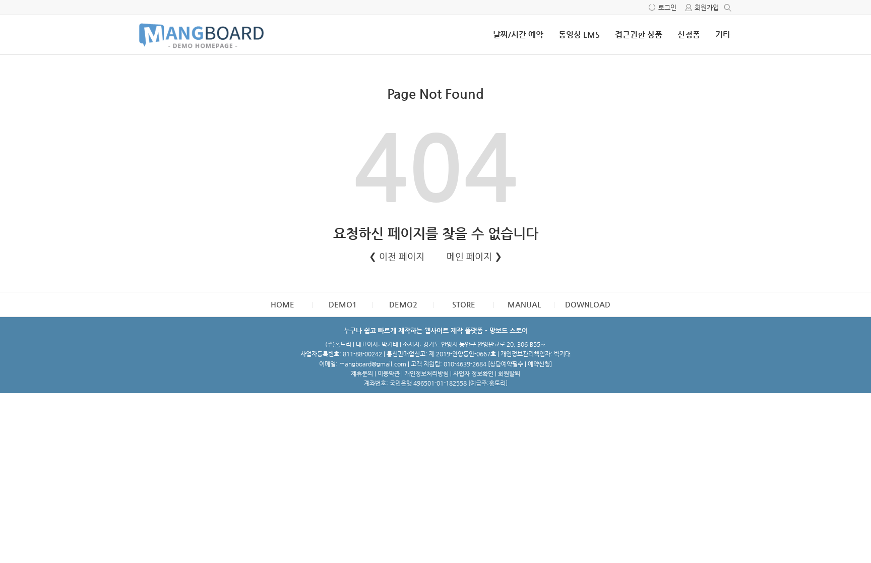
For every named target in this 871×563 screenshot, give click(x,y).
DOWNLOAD (587, 304)
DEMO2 (403, 304)
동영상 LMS (579, 34)
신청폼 (688, 34)
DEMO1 (343, 304)
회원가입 (707, 7)
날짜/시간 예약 (518, 34)
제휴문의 (362, 373)
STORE (463, 304)
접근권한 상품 (638, 34)
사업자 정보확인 (473, 373)
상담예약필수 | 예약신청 (520, 363)
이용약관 (389, 373)
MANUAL (524, 304)
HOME (282, 304)
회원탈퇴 (509, 373)
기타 (722, 34)
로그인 (667, 7)
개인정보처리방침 (426, 373)
